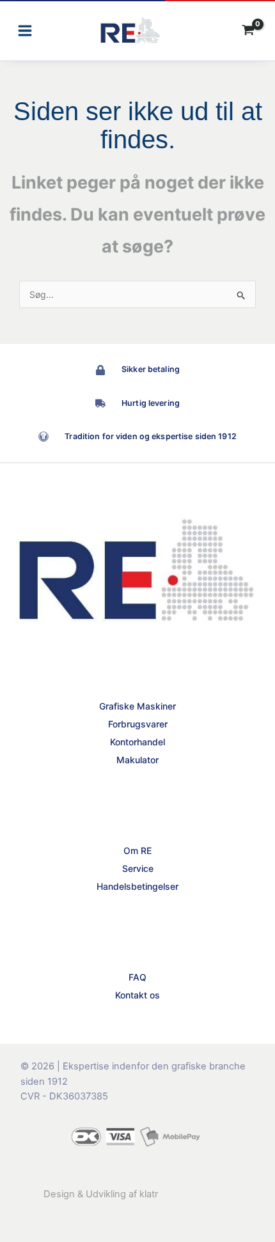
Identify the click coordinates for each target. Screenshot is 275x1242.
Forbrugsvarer (138, 723)
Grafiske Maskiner (137, 706)
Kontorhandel (137, 741)
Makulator (137, 759)
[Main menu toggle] (24, 31)
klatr (148, 1194)
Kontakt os (137, 995)
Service (137, 868)
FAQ (137, 977)
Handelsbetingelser (137, 886)
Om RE (137, 850)
